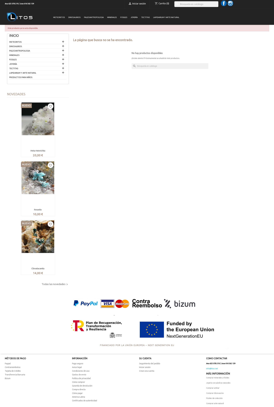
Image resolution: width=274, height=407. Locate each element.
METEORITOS (59, 17)
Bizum (7, 378)
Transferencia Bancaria (15, 374)
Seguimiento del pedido (149, 363)
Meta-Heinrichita (38, 151)
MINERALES (112, 17)
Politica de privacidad (81, 378)
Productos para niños (20, 77)
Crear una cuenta (146, 371)
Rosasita (38, 209)
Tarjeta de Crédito (13, 371)
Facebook (224, 3)
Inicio (14, 36)
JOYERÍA (134, 17)
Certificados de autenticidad (84, 400)
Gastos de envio (79, 374)
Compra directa (78, 389)
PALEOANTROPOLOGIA (94, 17)
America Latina (78, 397)
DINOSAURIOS (74, 17)
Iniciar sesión (145, 367)
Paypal (8, 363)
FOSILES (123, 17)
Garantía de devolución (82, 386)
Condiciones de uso (80, 371)
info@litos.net (212, 368)
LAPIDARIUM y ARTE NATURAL (166, 17)
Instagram (230, 3)
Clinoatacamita (37, 268)
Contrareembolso (12, 367)
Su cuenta (145, 358)
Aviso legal (77, 367)
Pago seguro (77, 363)
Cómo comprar (78, 382)
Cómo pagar (77, 393)
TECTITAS (145, 17)
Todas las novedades (55, 284)
